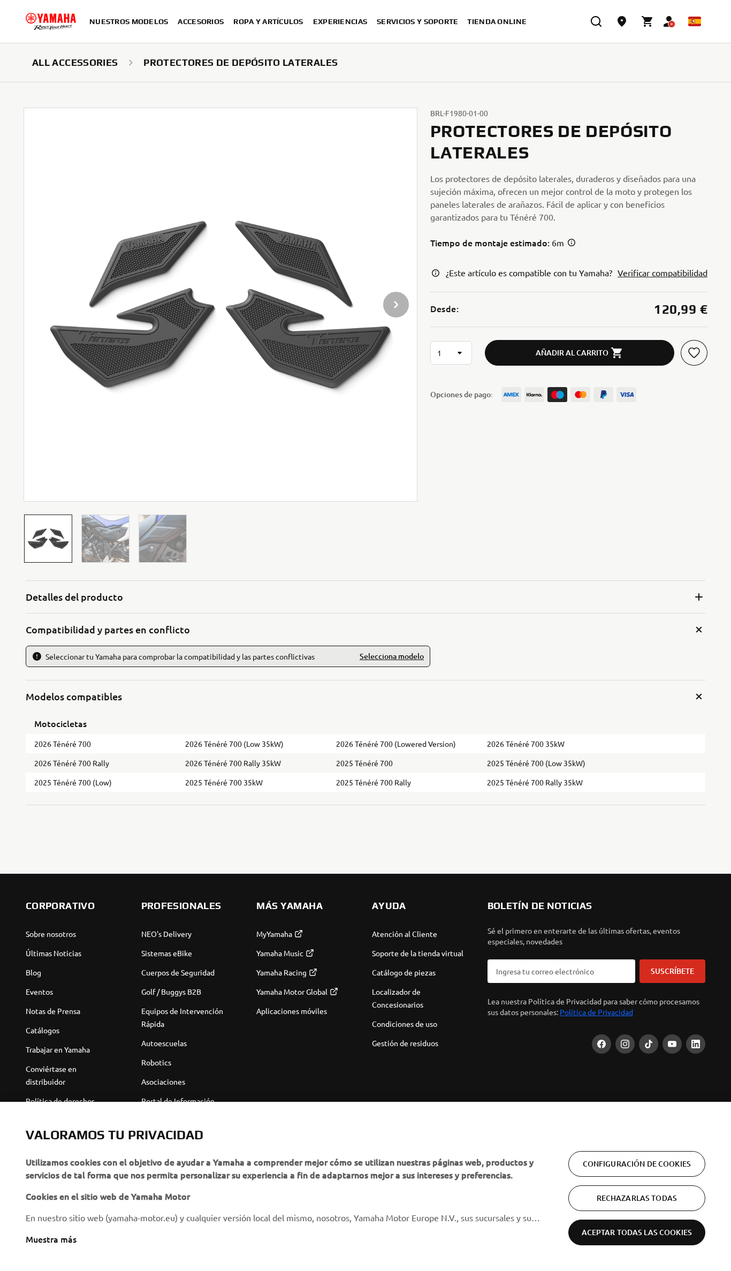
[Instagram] (625, 1044)
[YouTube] (672, 1044)
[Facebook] (601, 1044)
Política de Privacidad (596, 1012)
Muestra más (51, 1239)
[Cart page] (647, 21)
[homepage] (51, 21)
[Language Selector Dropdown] (694, 21)
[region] (365, 1186)
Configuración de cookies (637, 1164)
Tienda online (497, 21)
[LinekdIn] (695, 1044)
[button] (48, 539)
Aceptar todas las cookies (637, 1232)
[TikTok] (648, 1044)
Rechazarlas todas (637, 1198)
